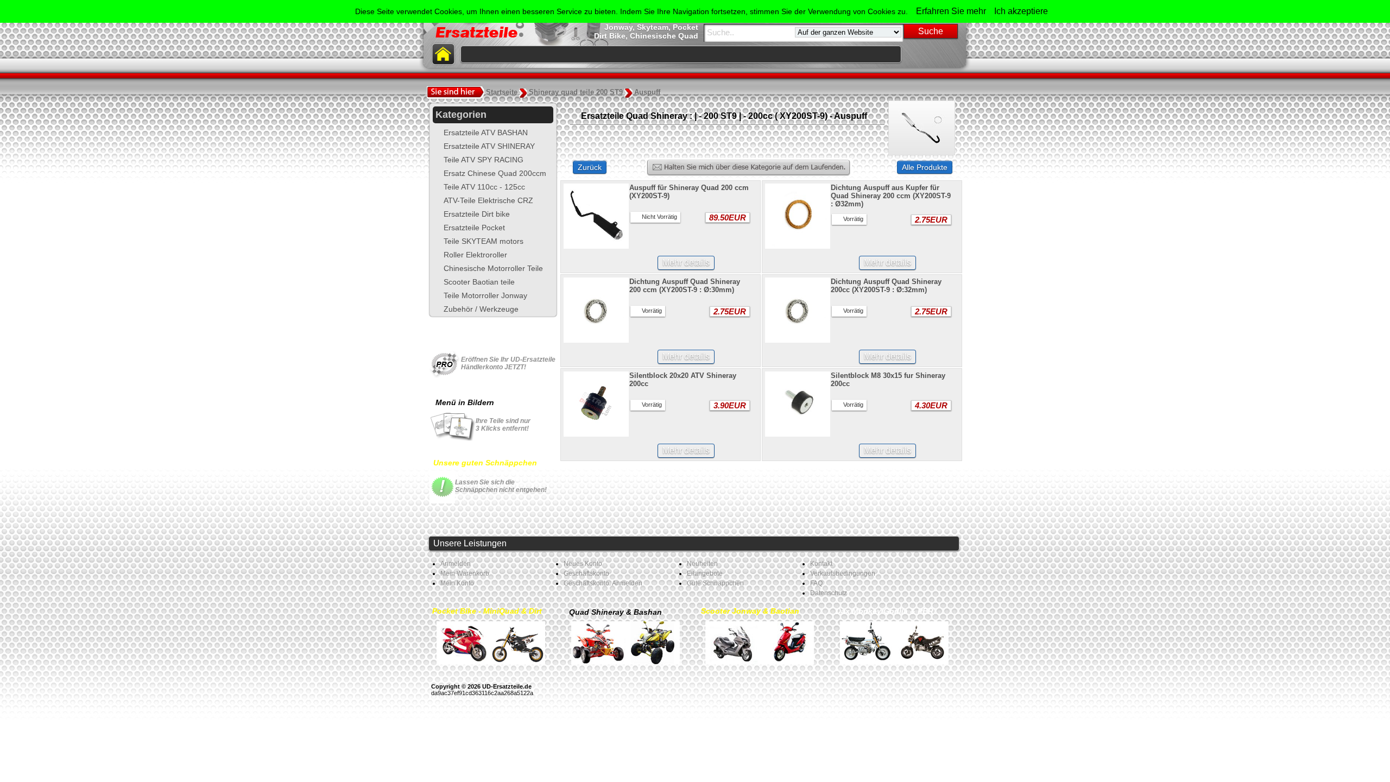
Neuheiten (702, 563)
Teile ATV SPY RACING (483, 159)
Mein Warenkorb (464, 573)
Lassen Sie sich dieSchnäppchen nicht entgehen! (501, 486)
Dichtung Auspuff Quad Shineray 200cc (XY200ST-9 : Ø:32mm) (886, 286)
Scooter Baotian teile (479, 282)
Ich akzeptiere (1021, 11)
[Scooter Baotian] (787, 642)
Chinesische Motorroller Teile (493, 268)
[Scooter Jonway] (732, 642)
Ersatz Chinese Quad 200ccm (495, 173)
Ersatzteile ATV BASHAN (486, 132)
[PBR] (921, 642)
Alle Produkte (924, 167)
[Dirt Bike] (518, 642)
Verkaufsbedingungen (842, 573)
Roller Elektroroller (475, 254)
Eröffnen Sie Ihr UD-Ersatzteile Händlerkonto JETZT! (508, 363)
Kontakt (821, 563)
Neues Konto (583, 563)
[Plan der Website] (953, 54)
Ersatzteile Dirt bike (477, 214)
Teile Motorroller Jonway (485, 295)
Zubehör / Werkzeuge (481, 309)
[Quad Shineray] (598, 642)
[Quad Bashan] (653, 642)
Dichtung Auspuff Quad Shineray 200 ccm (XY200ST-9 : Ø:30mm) (684, 286)
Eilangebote (705, 573)
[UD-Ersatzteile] (933, 54)
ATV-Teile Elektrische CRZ (488, 200)
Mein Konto (457, 583)
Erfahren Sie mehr (951, 11)
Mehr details (686, 262)
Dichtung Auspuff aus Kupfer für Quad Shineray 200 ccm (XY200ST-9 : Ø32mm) (891, 196)
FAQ (816, 583)
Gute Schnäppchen (715, 583)
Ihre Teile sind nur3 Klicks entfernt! (503, 424)
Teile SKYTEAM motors (483, 241)
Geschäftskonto (586, 573)
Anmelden (455, 563)
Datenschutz (828, 593)
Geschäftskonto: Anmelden (603, 583)
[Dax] (867, 642)
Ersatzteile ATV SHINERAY (489, 146)
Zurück (590, 167)
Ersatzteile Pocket (474, 227)
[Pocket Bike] (464, 642)
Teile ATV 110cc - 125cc (484, 186)
